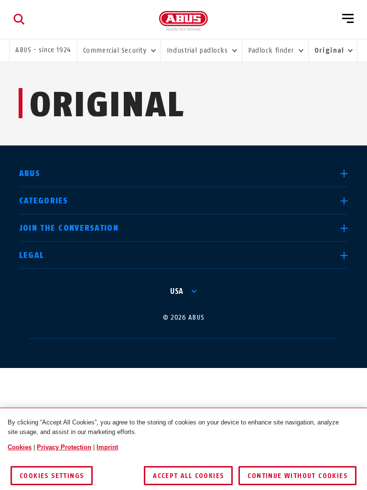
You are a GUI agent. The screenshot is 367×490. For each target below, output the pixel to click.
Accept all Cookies (188, 476)
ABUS (29, 173)
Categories (43, 200)
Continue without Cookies (297, 476)
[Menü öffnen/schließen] (347, 19)
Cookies (20, 447)
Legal (31, 255)
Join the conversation (69, 228)
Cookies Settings (52, 476)
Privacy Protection (64, 447)
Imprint (107, 447)
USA (177, 291)
